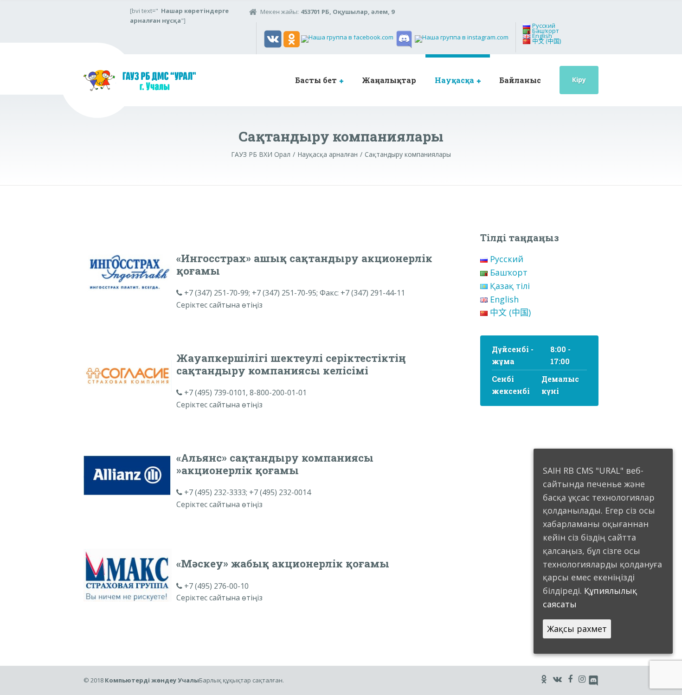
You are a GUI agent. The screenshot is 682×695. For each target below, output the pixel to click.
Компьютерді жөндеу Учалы (152, 680)
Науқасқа (454, 80)
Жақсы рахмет (577, 628)
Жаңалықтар (389, 80)
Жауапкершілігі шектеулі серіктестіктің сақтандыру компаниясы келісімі (291, 364)
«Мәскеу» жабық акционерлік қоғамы (282, 563)
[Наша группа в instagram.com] (461, 38)
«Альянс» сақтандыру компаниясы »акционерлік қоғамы (274, 463)
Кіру (579, 79)
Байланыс (520, 80)
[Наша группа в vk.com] (273, 38)
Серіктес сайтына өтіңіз (219, 305)
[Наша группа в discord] (404, 38)
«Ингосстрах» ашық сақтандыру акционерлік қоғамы (304, 264)
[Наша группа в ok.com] (291, 38)
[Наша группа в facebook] (347, 38)
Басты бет (316, 80)
